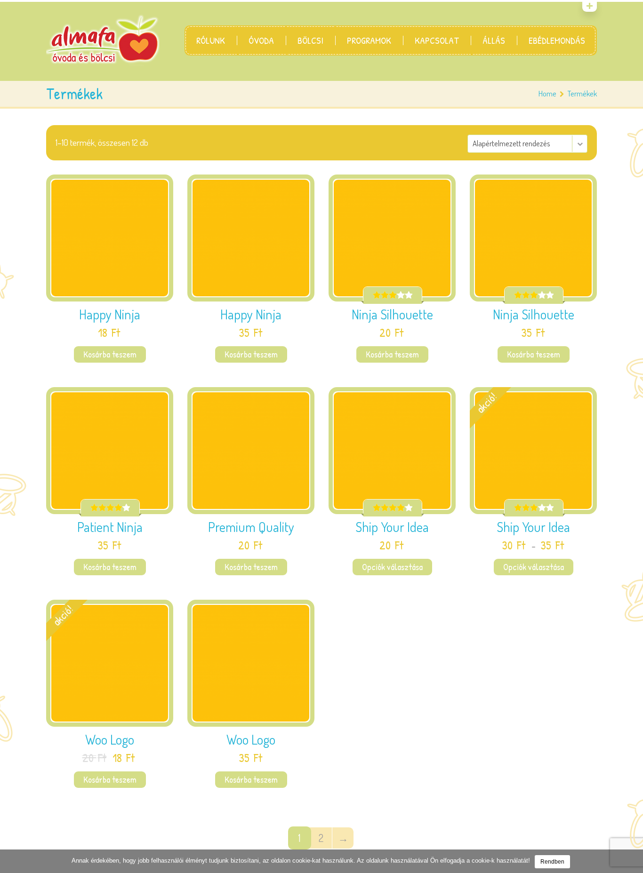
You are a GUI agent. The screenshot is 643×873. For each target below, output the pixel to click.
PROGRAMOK (369, 40)
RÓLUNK (210, 40)
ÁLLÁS (493, 40)
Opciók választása (392, 567)
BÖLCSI (310, 40)
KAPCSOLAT (437, 40)
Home (547, 93)
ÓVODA (261, 40)
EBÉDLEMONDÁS (557, 40)
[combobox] (527, 144)
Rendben (552, 861)
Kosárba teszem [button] (110, 354)
